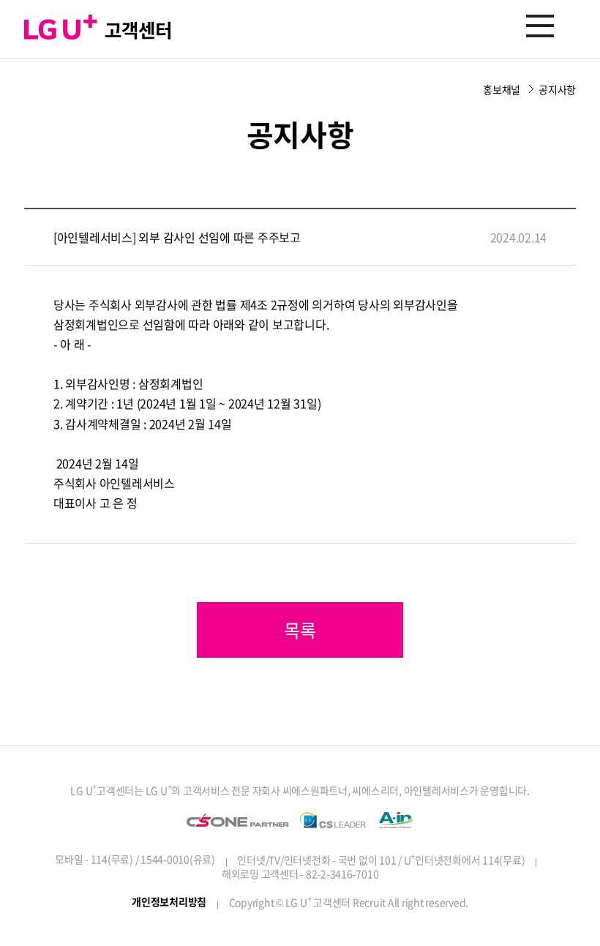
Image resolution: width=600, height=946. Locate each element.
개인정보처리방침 (169, 901)
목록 (300, 630)
